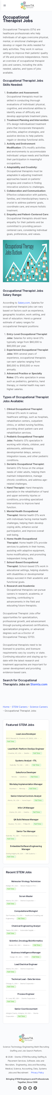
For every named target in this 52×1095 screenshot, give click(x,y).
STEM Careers (19, 706)
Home (6, 706)
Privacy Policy (37, 1072)
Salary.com (24, 302)
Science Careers (39, 706)
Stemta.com (38, 684)
